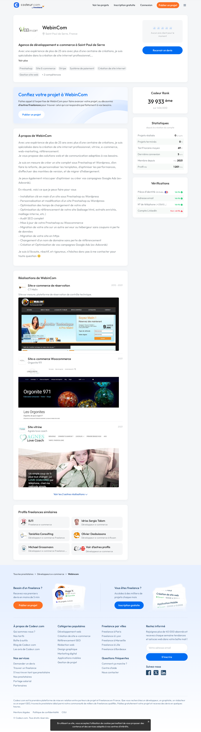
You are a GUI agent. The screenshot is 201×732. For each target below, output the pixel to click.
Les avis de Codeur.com (26, 649)
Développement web (69, 631)
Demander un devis (24, 663)
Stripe (62, 68)
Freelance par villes (114, 626)
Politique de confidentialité (46, 712)
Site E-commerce (45, 68)
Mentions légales (21, 712)
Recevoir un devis (162, 50)
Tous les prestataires (23, 574)
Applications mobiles (69, 657)
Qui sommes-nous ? (24, 631)
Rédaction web (66, 644)
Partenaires (20, 685)
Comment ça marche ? (114, 663)
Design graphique (67, 649)
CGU (64, 712)
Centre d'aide (109, 667)
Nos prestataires (22, 676)
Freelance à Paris (111, 631)
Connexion (146, 5)
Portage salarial (22, 681)
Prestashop (26, 68)
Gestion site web (29, 74)
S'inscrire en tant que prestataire (31, 672)
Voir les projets (100, 5)
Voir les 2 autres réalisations (69, 494)
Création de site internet (111, 68)
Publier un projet (168, 5)
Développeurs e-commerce (99, 551)
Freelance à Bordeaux (114, 649)
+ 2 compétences (51, 74)
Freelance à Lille (111, 644)
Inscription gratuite (124, 5)
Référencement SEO (69, 640)
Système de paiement (82, 68)
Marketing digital (67, 653)
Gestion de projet (67, 662)
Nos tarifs (18, 636)
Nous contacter (110, 672)
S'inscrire (167, 657)
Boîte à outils (20, 640)
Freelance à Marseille (114, 640)
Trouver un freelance (24, 667)
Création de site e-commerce (74, 636)
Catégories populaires (71, 626)
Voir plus (23, 60)
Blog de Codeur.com (24, 644)
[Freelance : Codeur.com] (29, 5)
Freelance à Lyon (111, 636)
